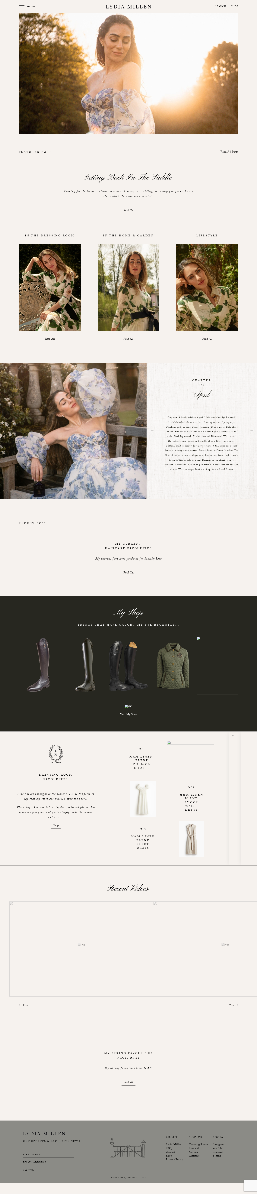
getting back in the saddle (128, 177)
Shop (234, 7)
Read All (50, 339)
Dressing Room (198, 1145)
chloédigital (137, 1178)
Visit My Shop (128, 715)
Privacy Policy (174, 1160)
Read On (128, 211)
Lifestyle (194, 1156)
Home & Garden (194, 1150)
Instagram (218, 1145)
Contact (170, 1152)
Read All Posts (229, 152)
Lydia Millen (174, 1145)
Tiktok (217, 1156)
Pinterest (218, 1152)
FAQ (168, 1148)
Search (220, 7)
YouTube (218, 1148)
